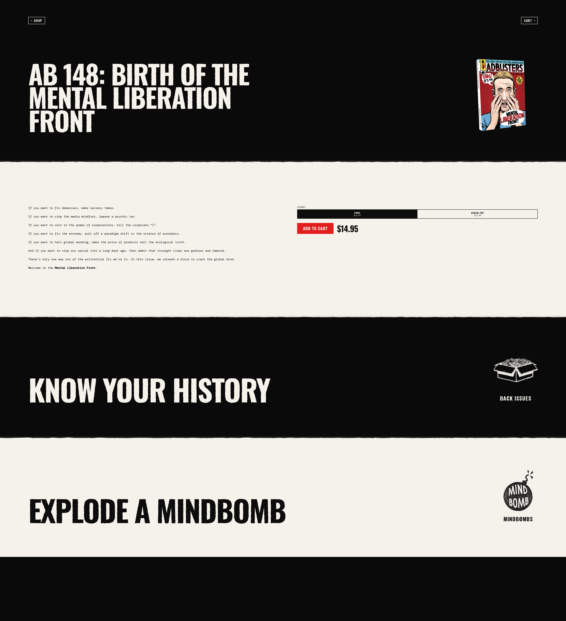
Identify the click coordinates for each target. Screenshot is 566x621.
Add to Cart (315, 228)
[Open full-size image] (501, 95)
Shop (38, 20)
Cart (528, 20)
